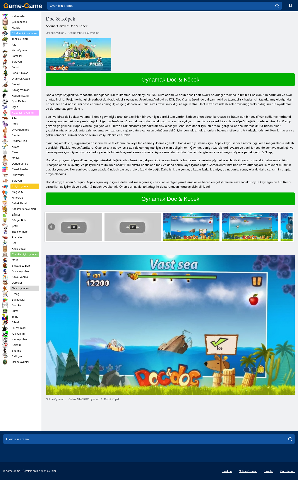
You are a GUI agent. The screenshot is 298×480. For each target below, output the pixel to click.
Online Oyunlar (248, 471)
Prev (51, 226)
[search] (277, 6)
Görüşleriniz (287, 471)
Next (289, 226)
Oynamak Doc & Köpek (170, 79)
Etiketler (268, 471)
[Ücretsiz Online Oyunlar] (23, 5)
